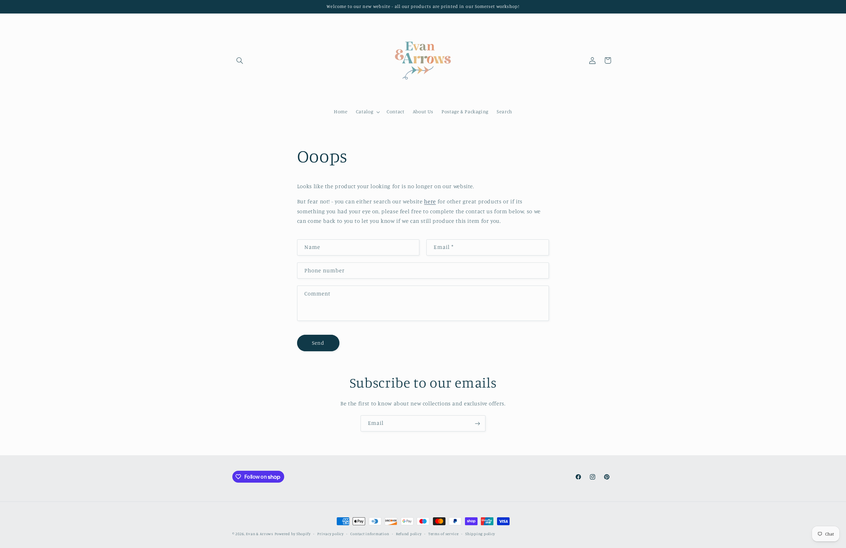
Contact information (369, 533)
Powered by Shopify (293, 533)
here (430, 201)
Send (318, 343)
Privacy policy (330, 533)
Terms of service (443, 533)
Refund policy (409, 533)
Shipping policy (480, 533)
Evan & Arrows (259, 533)
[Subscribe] (477, 423)
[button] (240, 60)
